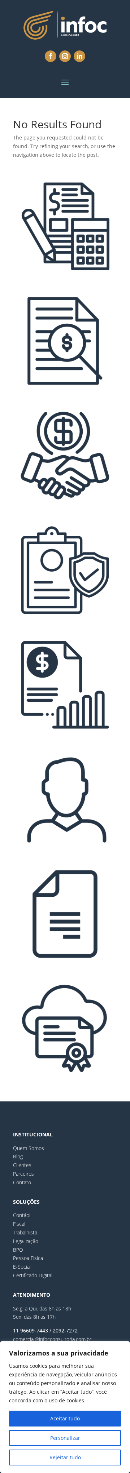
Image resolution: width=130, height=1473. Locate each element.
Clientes (22, 1165)
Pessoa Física (28, 1258)
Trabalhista (25, 1232)
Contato (22, 1182)
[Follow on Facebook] (50, 56)
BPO (18, 1249)
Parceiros (23, 1173)
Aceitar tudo (65, 1418)
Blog (18, 1156)
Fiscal (19, 1223)
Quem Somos (28, 1148)
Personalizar (65, 1437)
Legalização (25, 1241)
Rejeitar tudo (65, 1457)
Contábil (22, 1215)
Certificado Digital (32, 1275)
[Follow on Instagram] (65, 56)
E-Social (22, 1266)
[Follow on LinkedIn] (79, 56)
